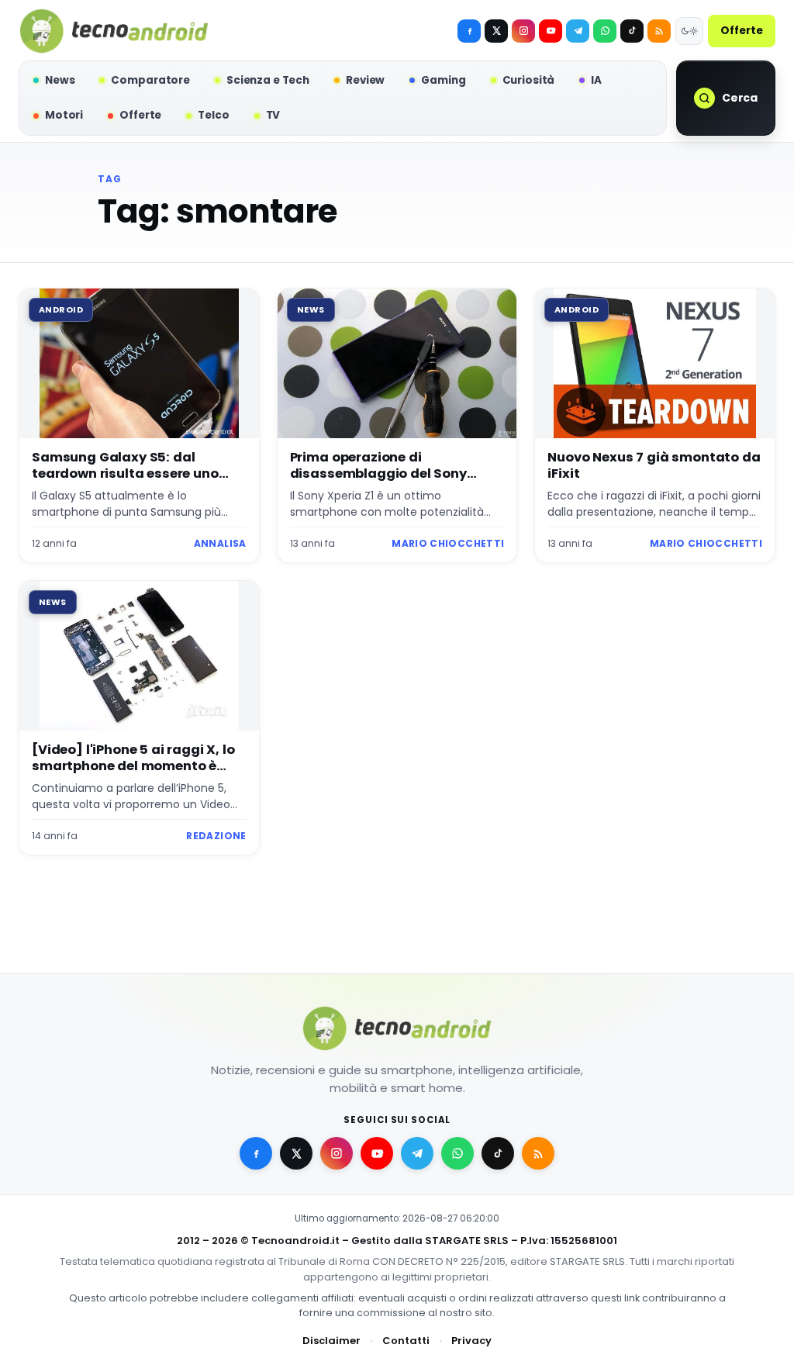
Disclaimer (331, 1340)
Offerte (741, 30)
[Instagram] (523, 31)
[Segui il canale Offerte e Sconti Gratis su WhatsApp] (604, 31)
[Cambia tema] (689, 31)
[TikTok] (632, 31)
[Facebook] (469, 31)
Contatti (406, 1340)
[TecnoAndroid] (114, 31)
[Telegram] (577, 31)
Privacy (471, 1340)
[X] (496, 31)
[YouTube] (550, 31)
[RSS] (659, 31)
